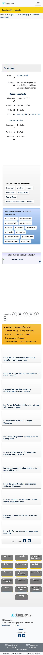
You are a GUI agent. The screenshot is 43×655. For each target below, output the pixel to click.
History (29, 188)
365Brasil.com (11, 647)
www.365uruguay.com (10, 625)
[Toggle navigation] (38, 3)
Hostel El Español (17, 259)
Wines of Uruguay (11, 331)
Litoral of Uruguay (23, 15)
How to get (10, 192)
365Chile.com (31, 647)
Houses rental (22, 75)
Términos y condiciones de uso (13, 653)
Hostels (10, 232)
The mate (8, 334)
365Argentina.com (11, 645)
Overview (9, 188)
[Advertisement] (21, 41)
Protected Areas (11, 341)
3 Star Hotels (11, 223)
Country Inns (28, 237)
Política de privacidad (33, 653)
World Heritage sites (28, 341)
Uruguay (11, 15)
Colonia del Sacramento (11, 10)
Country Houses (13, 237)
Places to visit (23, 192)
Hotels (9, 228)
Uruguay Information (23, 327)
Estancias (21, 232)
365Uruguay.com (32, 645)
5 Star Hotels (11, 219)
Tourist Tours (11, 197)
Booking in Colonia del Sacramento (19, 201)
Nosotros (21, 629)
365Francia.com (21, 650)
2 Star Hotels (26, 223)
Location (20, 188)
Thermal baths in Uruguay (14, 338)
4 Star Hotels (26, 219)
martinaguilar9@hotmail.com (28, 114)
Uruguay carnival (28, 331)
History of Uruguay (23, 334)
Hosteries (32, 228)
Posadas (20, 228)
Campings (26, 241)
